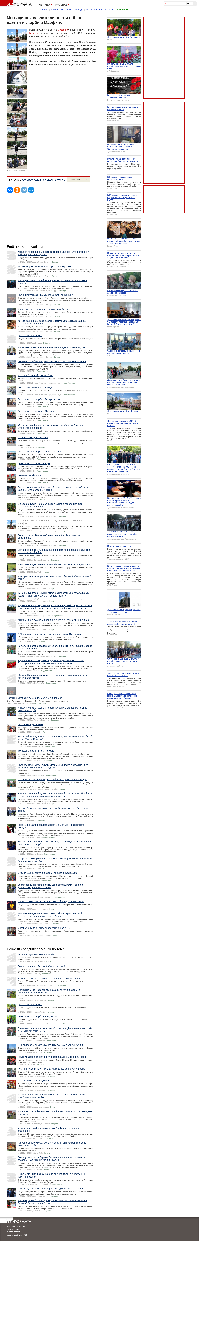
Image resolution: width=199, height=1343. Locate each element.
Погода (79, 9)
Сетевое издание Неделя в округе (43, 179)
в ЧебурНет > (124, 9)
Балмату (33, 33)
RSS (25, 1235)
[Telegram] (24, 190)
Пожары (110, 9)
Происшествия (94, 9)
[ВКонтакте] (10, 190)
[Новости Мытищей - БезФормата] (16, 3)
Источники (66, 9)
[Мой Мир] (31, 190)
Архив (54, 9)
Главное (43, 9)
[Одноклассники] (17, 190)
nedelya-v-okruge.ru (19, 171)
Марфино (63, 29)
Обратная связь (13, 1230)
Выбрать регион (13, 1232)
